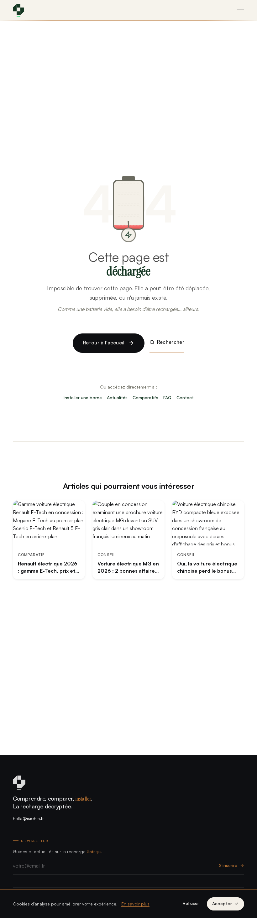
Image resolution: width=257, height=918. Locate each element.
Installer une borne (83, 397)
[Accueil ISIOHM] (18, 10)
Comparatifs (145, 397)
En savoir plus (135, 903)
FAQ (167, 397)
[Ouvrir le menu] (238, 10)
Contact (185, 397)
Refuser (191, 903)
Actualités (117, 397)
